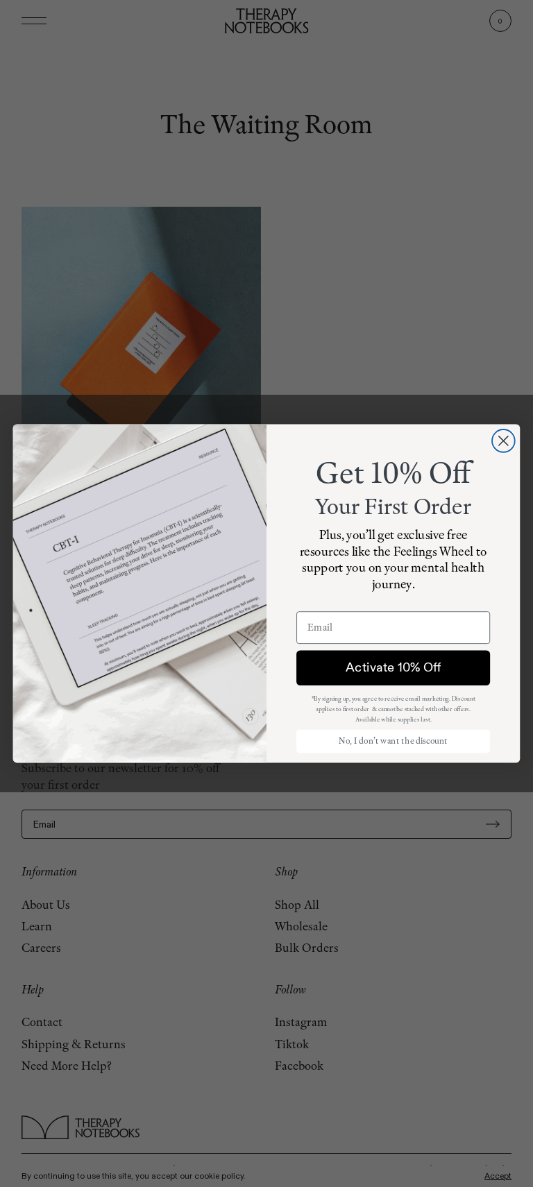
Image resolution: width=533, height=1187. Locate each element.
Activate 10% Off (393, 668)
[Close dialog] (503, 440)
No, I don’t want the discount (393, 740)
